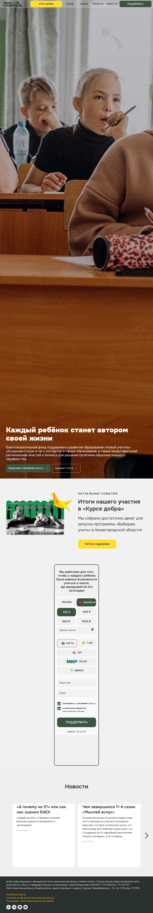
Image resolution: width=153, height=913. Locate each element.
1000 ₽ (86, 873)
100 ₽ (66, 864)
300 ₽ (87, 863)
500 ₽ (66, 873)
